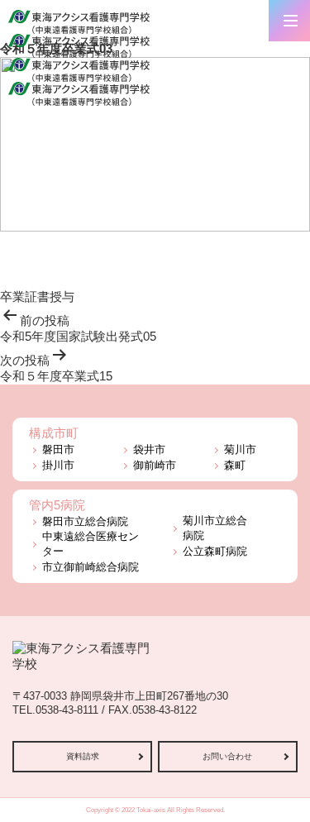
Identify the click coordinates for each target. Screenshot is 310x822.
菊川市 (240, 449)
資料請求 (82, 756)
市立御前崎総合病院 (90, 567)
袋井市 (149, 449)
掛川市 (58, 465)
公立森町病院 (215, 551)
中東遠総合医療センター (90, 543)
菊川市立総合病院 (215, 528)
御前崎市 (154, 465)
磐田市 (58, 449)
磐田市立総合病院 (85, 521)
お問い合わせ (227, 756)
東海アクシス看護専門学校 (79, 94)
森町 (235, 465)
